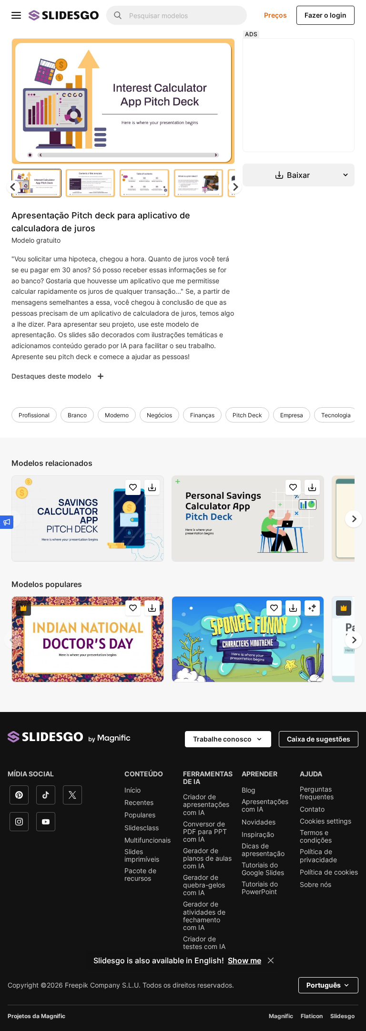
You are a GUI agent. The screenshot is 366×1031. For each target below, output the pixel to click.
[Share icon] (218, 53)
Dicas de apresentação (263, 849)
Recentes (138, 802)
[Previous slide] (12, 640)
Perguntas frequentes (317, 793)
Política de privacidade (318, 855)
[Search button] (117, 15)
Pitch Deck (247, 415)
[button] (234, 187)
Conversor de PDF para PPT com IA (205, 831)
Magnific (281, 1016)
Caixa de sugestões (318, 739)
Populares (139, 815)
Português (323, 985)
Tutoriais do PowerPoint (260, 888)
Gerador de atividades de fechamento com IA (204, 915)
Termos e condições (316, 836)
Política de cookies (329, 872)
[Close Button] (270, 960)
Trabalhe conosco (222, 739)
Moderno (117, 415)
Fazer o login (325, 15)
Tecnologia (336, 415)
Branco (77, 415)
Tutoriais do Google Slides (263, 868)
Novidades (258, 822)
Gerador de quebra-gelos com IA (204, 885)
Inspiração (258, 834)
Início (132, 790)
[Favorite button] (193, 53)
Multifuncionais (147, 840)
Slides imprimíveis (141, 855)
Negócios (159, 415)
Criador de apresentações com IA (206, 804)
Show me (244, 960)
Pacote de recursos (140, 874)
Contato (312, 809)
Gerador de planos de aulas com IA (207, 858)
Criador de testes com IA (204, 942)
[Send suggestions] (6, 522)
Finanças (202, 415)
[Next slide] (220, 101)
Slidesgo (342, 1016)
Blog (248, 790)
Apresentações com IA (265, 805)
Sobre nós (315, 884)
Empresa (291, 415)
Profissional (34, 415)
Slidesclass (141, 828)
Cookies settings (325, 821)
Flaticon (312, 1016)
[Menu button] (16, 15)
